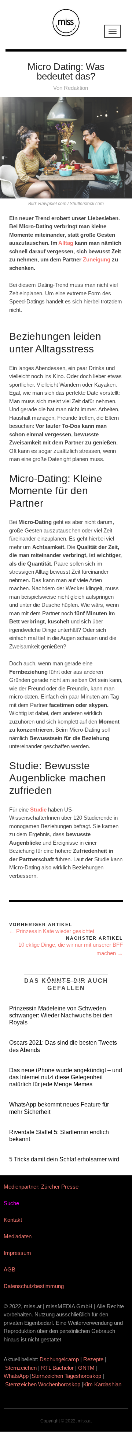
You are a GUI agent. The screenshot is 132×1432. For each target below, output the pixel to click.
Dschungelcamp (59, 1359)
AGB (9, 1269)
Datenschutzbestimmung (34, 1286)
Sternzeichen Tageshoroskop (66, 1376)
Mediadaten (18, 1236)
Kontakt (13, 1220)
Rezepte (93, 1359)
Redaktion (76, 88)
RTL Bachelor (57, 1368)
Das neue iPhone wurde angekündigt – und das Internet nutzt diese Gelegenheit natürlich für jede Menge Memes (65, 1077)
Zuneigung (96, 259)
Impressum (17, 1253)
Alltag (65, 243)
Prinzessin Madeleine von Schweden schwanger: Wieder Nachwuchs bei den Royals (61, 1015)
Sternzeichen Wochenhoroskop (42, 1384)
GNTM (86, 1368)
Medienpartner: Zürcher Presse (41, 1186)
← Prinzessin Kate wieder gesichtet (51, 931)
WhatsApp (16, 1376)
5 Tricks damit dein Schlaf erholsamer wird (64, 1159)
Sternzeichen (21, 1368)
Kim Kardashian (103, 1384)
